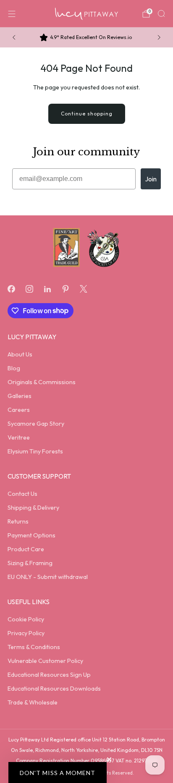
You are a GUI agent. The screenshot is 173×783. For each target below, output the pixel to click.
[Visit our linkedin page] (47, 289)
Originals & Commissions (42, 382)
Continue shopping (87, 113)
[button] (57, 772)
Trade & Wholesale (33, 702)
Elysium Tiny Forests (35, 451)
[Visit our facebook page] (11, 289)
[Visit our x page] (84, 289)
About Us (20, 354)
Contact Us (22, 494)
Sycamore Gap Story (36, 423)
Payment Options (31, 535)
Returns (18, 521)
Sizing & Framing (30, 563)
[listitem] (87, 37)
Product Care (26, 549)
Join (151, 179)
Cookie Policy (26, 619)
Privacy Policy (26, 633)
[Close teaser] (109, 759)
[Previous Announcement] (14, 37)
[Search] (161, 13)
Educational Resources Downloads (54, 688)
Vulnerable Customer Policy (45, 661)
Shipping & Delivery (33, 507)
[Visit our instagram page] (29, 289)
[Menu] (12, 14)
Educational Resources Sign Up (49, 674)
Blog (14, 368)
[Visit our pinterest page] (66, 289)
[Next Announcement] (159, 37)
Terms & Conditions (34, 647)
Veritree (19, 437)
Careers (19, 410)
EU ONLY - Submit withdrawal (48, 577)
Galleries (19, 396)
